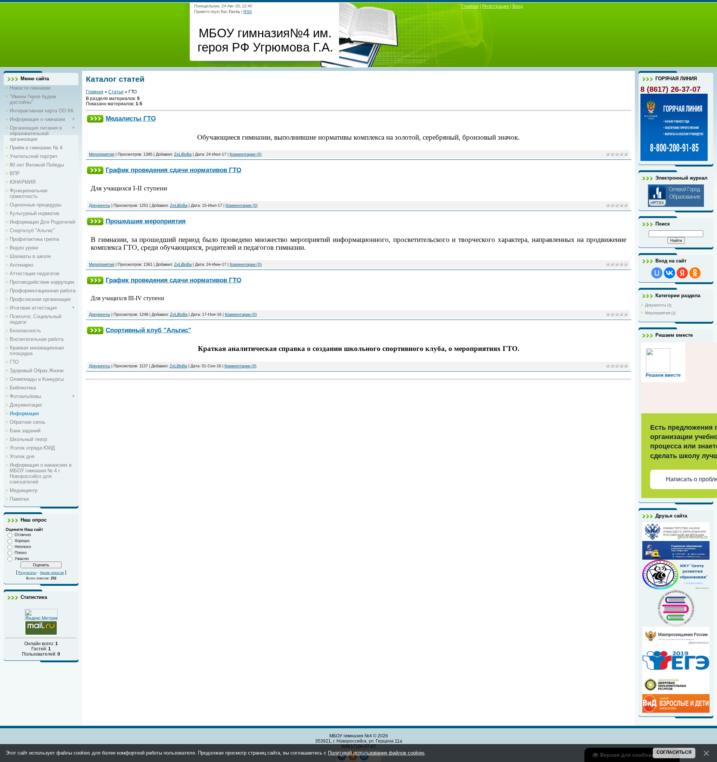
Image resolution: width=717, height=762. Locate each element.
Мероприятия (101, 154)
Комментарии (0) (246, 154)
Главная (470, 6)
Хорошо (22, 540)
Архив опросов (52, 573)
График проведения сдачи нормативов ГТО (173, 170)
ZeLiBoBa (183, 154)
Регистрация (495, 6)
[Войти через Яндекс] (682, 273)
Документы (99, 205)
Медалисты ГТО (131, 118)
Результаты (27, 573)
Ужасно (22, 558)
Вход (517, 6)
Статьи (116, 91)
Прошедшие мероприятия (146, 221)
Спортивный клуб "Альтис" (148, 330)
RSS (247, 11)
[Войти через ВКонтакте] (669, 273)
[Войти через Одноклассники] (695, 273)
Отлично (23, 534)
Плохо (21, 552)
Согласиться (674, 752)
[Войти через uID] (656, 273)
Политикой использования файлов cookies (376, 753)
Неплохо (23, 546)
